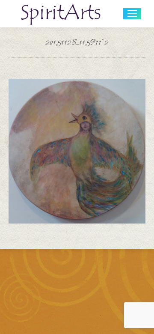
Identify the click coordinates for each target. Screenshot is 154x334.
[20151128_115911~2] (77, 151)
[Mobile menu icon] (132, 13)
